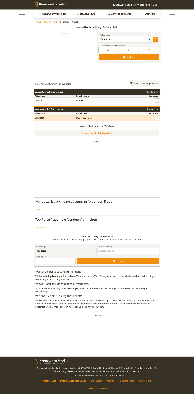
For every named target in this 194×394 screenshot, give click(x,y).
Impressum (96, 380)
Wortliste (150, 14)
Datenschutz (49, 380)
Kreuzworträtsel (43, 22)
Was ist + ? (42, 256)
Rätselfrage (105, 35)
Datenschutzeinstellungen (73, 380)
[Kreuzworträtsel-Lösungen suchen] (155, 39)
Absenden (118, 261)
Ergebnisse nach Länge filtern (113, 45)
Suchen (130, 57)
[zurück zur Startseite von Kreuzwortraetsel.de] (51, 4)
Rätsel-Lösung (105, 246)
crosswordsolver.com (97, 388)
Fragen (55, 22)
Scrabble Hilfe (87, 14)
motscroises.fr (127, 380)
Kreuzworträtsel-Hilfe (54, 14)
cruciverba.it (144, 380)
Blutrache (41, 209)
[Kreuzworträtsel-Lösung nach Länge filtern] (108, 50)
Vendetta (41, 227)
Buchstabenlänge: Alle (145, 83)
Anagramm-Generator (119, 14)
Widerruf (110, 380)
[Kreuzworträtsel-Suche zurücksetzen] (149, 39)
